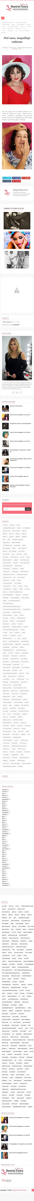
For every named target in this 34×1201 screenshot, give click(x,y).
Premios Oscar (7, 720)
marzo (4, 824)
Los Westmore (20, 679)
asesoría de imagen (17, 539)
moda (13, 696)
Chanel (22, 568)
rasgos (13, 725)
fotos (19, 635)
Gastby (5, 641)
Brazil (28, 557)
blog (13, 554)
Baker (24, 545)
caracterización (24, 563)
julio (3, 816)
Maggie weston (14, 682)
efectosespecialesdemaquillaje (11, 606)
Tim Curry (19, 752)
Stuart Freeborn (7, 740)
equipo (22, 615)
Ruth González (7, 731)
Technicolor (24, 740)
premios (20, 717)
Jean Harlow (24, 661)
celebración (6, 568)
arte (4, 539)
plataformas (16, 714)
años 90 (18, 536)
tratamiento (14, 754)
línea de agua (12, 676)
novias (26, 702)
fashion (13, 624)
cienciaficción (7, 577)
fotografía (12, 635)
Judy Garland (16, 667)
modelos (19, 696)
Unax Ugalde (6, 757)
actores (5, 525)
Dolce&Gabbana (14, 597)
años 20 (24, 531)
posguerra (13, 717)
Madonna (5, 682)
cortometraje (7, 589)
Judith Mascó (6, 667)
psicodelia (23, 722)
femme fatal (6, 627)
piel (4, 714)
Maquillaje (6, 690)
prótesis (15, 722)
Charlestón (6, 571)
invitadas (5, 659)
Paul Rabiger (24, 705)
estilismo (5, 618)
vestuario (12, 760)
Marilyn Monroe (24, 690)
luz (27, 679)
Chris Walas (15, 571)
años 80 (11, 536)
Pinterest (17, 181)
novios (5, 705)
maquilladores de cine (20, 688)
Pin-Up (9, 714)
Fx (14, 638)
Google (27, 178)
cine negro (6, 580)
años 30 (5, 533)
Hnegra (17, 653)
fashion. (20, 624)
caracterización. (8, 565)
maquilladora (17, 685)
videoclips (6, 763)
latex (27, 673)
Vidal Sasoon (21, 760)
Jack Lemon (24, 659)
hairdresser (6, 647)
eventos (12, 618)
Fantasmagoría (21, 621)
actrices (12, 525)
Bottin (22, 557)
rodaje (23, 728)
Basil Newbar (6, 548)
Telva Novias (23, 743)
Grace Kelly (26, 644)
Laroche (21, 673)
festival (25, 627)
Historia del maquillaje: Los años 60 (20, 432)
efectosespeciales (8, 603)
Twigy (22, 754)
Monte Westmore (16, 699)
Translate (15, 325)
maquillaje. (14, 690)
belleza (5, 551)
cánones (15, 563)
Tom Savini (27, 752)
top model (6, 754)
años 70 (5, 536)
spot (29, 734)
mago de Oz (24, 682)
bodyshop (5, 557)
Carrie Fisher (18, 565)
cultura (27, 589)
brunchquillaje (24, 560)
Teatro (16, 740)
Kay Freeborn (25, 667)
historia (10, 653)
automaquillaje (7, 545)
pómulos (24, 714)
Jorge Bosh (16, 664)
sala (14, 731)
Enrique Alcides (16, 612)
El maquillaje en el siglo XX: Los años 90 (20, 1144)
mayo (3, 805)
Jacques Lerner (15, 661)
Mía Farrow (23, 693)
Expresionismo (21, 618)
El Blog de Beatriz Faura (20, 190)
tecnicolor (6, 743)
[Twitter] (17, 392)
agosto (4, 801)
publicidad (6, 725)
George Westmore (8, 644)
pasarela (16, 705)
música (25, 699)
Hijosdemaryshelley (8, 650)
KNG (21, 670)
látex (4, 676)
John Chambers (7, 664)
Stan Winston (7, 737)
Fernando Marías (16, 627)
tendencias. (6, 749)
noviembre (5, 812)
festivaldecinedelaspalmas (10, 629)
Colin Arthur (6, 586)
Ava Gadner (17, 545)
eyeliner (5, 621)
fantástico (6, 624)
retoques (19, 725)
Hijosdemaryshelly (21, 650)
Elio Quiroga (6, 612)
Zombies (20, 766)
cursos (5, 592)
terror (14, 749)
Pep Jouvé (5, 711)
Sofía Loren (15, 734)
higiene (22, 647)
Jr (10, 1022)
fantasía (12, 621)
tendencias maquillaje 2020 (18, 746)
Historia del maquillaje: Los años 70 (20, 414)
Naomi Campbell (7, 702)
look (13, 679)
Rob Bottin (16, 728)
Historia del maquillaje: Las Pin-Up (20, 441)
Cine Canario (21, 577)
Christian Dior (24, 571)
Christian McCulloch (9, 574)
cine (14, 577)
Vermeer (5, 760)
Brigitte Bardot (7, 560)
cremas (15, 589)
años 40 (11, 533)
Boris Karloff (14, 557)
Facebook (17, 178)
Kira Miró (14, 670)
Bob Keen (19, 554)
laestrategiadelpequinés (10, 673)
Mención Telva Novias (16, 406)
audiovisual (6, 542)
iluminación (24, 653)
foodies (5, 635)
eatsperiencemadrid (14, 600)
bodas (25, 554)
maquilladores (7, 688)
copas (26, 586)
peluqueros (21, 708)
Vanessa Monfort (24, 757)
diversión (5, 597)
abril (3, 807)
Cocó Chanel (17, 583)
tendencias (6, 746)
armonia (24, 536)
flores (23, 632)
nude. (10, 705)
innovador (14, 656)
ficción (22, 629)
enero (3, 828)
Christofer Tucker (22, 574)
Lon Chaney (6, 679)
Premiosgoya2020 (18, 720)
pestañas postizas (24, 711)
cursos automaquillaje (15, 592)
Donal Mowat (25, 597)
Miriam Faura (6, 696)
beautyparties (22, 548)
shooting (20, 731)
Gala (19, 638)
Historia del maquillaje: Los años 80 (20, 467)
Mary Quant (6, 693)
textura (5, 752)
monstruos (6, 699)
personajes (13, 711)
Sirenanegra (6, 734)
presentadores (7, 722)
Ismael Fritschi (14, 659)
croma (21, 589)
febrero (4, 795)
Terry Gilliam (21, 749)
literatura (21, 676)
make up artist (7, 685)
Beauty (14, 548)
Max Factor (15, 693)
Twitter (8, 178)
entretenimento (7, 615)
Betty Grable (12, 551)
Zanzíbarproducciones (9, 766)
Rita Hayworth (7, 728)
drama (4, 600)
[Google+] (20, 392)
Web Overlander (15, 763)
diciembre (5, 789)
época (16, 615)
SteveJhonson (17, 737)
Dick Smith (25, 595)
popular (5, 717)
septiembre (5, 799)
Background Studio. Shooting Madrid (20, 423)
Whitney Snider (26, 763)
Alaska (19, 528)
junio (3, 793)
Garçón (24, 638)
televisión (14, 743)
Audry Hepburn (16, 542)
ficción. (5, 632)
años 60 (24, 533)
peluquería (13, 708)
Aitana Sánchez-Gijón (9, 528)
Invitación (23, 656)
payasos (5, 708)
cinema (13, 580)
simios (27, 731)
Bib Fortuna (6, 554)
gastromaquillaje (14, 641)
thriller (12, 752)
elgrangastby (27, 609)
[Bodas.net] (7, 1180)
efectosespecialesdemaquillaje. (12, 609)
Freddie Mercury (7, 638)
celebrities (15, 568)
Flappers (17, 632)
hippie (4, 653)
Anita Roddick (16, 531)
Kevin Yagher (6, 670)
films (10, 632)
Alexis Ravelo (26, 528)
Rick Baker (27, 725)
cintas (19, 580)
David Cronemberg (8, 595)
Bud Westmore (7, 563)
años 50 (18, 533)
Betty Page (22, 551)
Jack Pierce (6, 661)
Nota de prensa (18, 702)
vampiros (14, 757)
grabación (18, 644)
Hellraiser (15, 647)
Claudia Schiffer (7, 583)
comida (20, 586)
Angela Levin (6, 531)
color (14, 586)
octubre (4, 791)
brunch (16, 560)
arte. (9, 539)
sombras (23, 734)
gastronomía (25, 641)
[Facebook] (13, 392)
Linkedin (8, 181)
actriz (18, 525)
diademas (17, 595)
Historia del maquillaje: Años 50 (19, 476)
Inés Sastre (6, 656)
